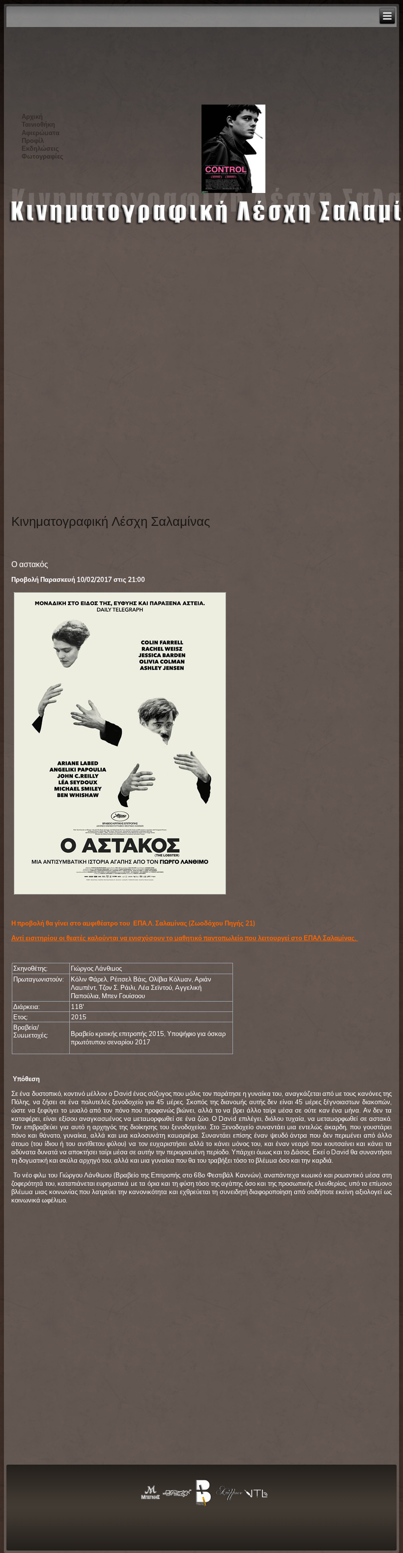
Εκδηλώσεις (40, 148)
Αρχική (32, 116)
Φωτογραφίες (42, 156)
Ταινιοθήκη (38, 124)
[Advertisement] (51, 349)
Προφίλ (33, 140)
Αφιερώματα (40, 132)
